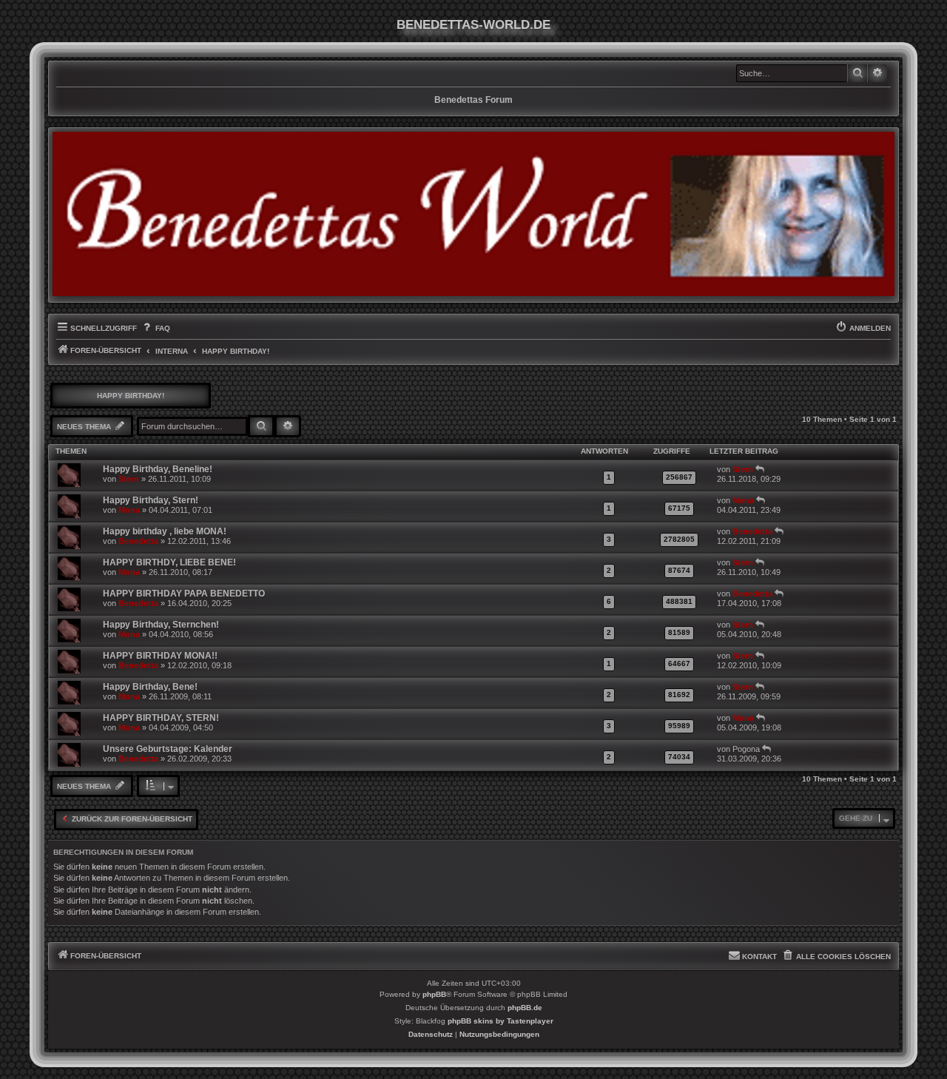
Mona (129, 509)
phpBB (434, 994)
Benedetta (138, 541)
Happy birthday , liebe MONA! (164, 531)
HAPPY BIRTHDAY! (130, 395)
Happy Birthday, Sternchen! (161, 624)
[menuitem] (155, 328)
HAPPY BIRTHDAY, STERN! (161, 718)
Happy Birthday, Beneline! (157, 469)
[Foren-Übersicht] (473, 214)
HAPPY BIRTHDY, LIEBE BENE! (169, 562)
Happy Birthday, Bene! (150, 687)
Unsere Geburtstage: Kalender (167, 749)
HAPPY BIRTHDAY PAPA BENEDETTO (184, 593)
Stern (128, 478)
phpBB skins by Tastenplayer (500, 1021)
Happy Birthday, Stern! (150, 500)
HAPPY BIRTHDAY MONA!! (160, 656)
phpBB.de (525, 1008)
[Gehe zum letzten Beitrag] (760, 469)
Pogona (746, 748)
